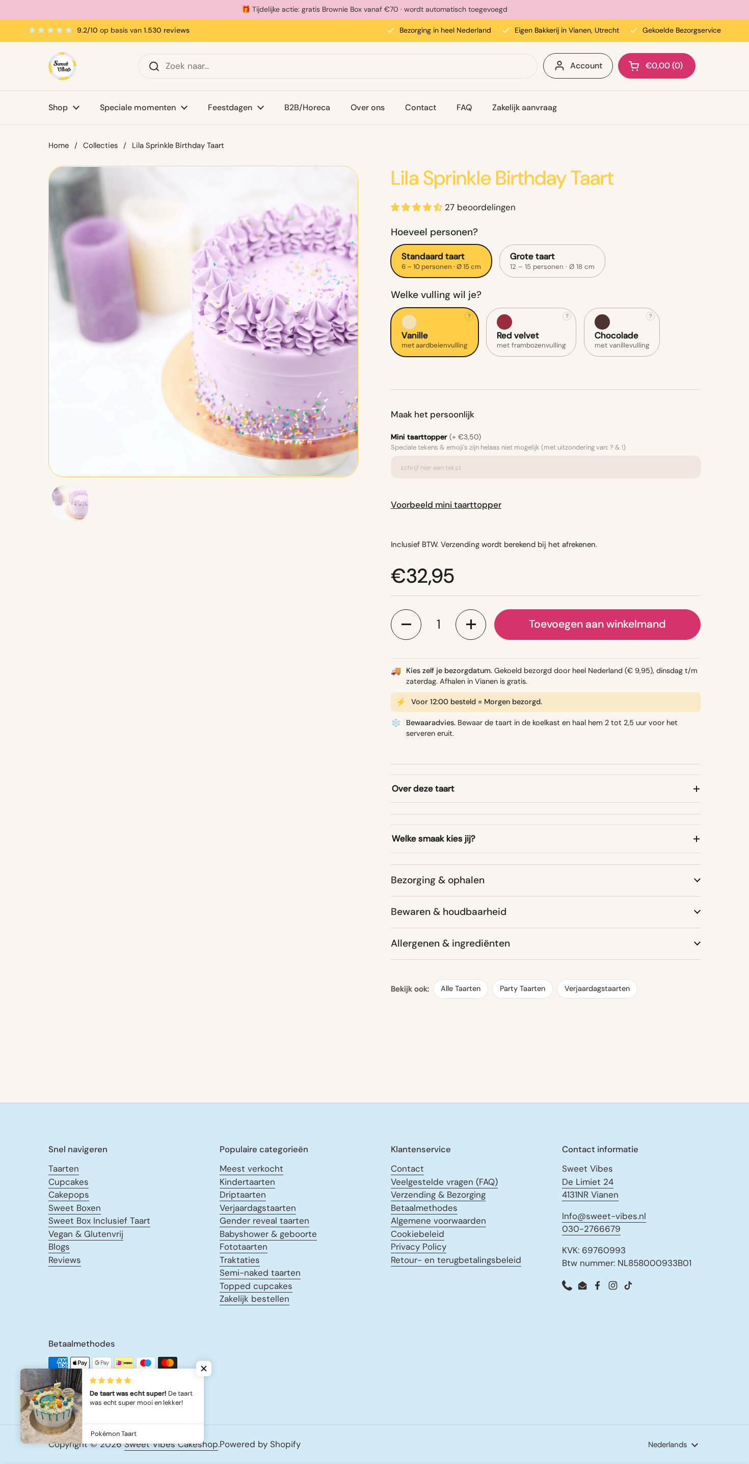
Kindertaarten (247, 1181)
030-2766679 (591, 1228)
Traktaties (240, 1260)
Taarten (63, 1168)
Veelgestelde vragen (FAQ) (444, 1181)
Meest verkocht (251, 1168)
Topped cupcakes (256, 1286)
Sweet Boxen (74, 1207)
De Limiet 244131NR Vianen (590, 1188)
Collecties (100, 145)
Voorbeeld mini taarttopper (446, 504)
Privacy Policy (418, 1246)
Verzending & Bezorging (438, 1194)
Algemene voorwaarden (438, 1220)
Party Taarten (522, 988)
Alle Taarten (460, 988)
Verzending (460, 544)
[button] (406, 624)
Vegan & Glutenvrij (85, 1233)
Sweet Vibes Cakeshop (171, 1444)
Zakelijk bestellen (254, 1298)
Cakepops (68, 1194)
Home (58, 145)
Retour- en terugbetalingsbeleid (456, 1260)
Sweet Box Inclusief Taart (99, 1220)
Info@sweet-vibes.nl (604, 1216)
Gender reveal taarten (264, 1220)
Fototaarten (244, 1246)
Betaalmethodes (424, 1207)
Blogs (59, 1246)
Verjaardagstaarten (597, 988)
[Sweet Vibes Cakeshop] (62, 66)
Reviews (64, 1260)
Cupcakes (68, 1181)
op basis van (133, 30)
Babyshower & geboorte (268, 1233)
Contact (407, 1168)
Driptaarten (243, 1194)
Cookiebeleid (417, 1233)
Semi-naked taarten (260, 1272)
